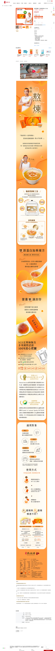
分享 (35, 45)
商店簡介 (20, 649)
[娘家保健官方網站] (7, 2)
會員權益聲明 (32, 650)
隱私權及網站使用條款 (21, 650)
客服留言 (32, 649)
